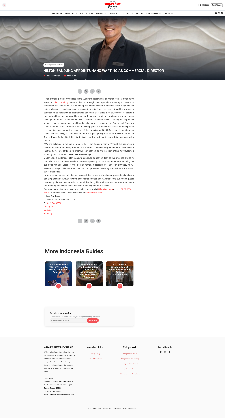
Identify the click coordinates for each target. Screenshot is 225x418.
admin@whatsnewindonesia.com (61, 395)
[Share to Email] (98, 91)
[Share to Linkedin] (92, 91)
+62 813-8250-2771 (54, 391)
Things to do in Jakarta (130, 364)
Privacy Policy (95, 354)
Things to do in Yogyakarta (130, 374)
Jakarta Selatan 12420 (52, 388)
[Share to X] (86, 91)
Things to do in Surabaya (130, 369)
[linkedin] (169, 352)
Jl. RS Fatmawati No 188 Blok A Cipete (58, 385)
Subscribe (92, 320)
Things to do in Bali (130, 354)
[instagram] (165, 352)
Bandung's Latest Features (54, 65)
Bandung (48, 213)
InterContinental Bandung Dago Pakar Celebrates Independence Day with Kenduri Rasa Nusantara (89, 271)
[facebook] (161, 352)
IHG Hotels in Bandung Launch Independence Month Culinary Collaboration (119, 270)
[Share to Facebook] (80, 91)
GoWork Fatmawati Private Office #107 (58, 381)
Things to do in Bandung (130, 359)
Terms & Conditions (95, 359)
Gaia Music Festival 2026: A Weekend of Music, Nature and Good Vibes (58, 268)
